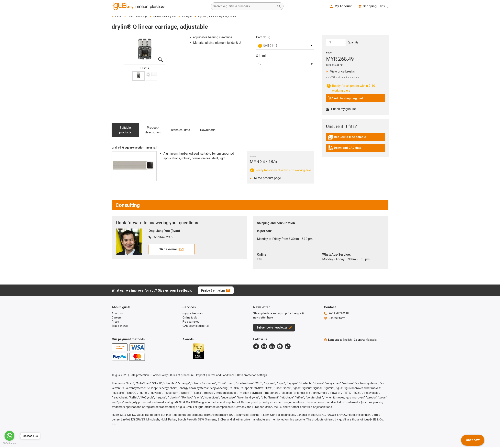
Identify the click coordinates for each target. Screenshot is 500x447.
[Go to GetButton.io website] (9, 443)
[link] (355, 138)
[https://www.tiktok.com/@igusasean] (288, 346)
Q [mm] (261, 56)
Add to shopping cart (345, 99)
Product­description (153, 130)
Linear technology (137, 16)
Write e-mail (168, 249)
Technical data (180, 130)
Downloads (208, 130)
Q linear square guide (164, 16)
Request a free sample (347, 138)
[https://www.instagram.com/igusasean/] (264, 346)
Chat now (473, 440)
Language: (340, 339)
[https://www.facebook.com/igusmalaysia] (256, 346)
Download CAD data (344, 148)
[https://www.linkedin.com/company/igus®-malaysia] (272, 346)
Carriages (187, 16)
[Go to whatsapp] (9, 436)
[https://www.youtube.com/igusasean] (280, 346)
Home (118, 16)
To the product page (266, 178)
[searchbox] (244, 6)
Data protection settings (252, 375)
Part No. (261, 37)
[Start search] (279, 6)
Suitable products (125, 130)
